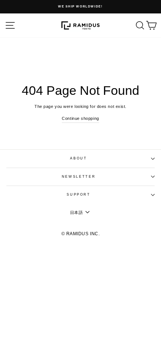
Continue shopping (80, 118)
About (78, 158)
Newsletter (79, 176)
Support (79, 194)
